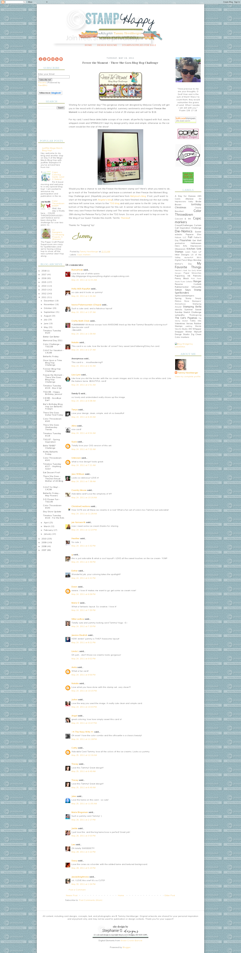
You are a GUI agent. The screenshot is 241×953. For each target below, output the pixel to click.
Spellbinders (182, 292)
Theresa (125, 218)
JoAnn (75, 699)
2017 (44, 274)
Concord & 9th (183, 219)
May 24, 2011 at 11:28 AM (84, 513)
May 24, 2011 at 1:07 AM (84, 312)
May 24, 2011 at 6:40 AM (84, 417)
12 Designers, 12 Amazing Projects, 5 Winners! (58, 234)
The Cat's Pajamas (186, 317)
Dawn (74, 586)
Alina (74, 425)
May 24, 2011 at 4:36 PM (84, 562)
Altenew (189, 199)
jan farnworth (78, 522)
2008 (44, 546)
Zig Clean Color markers (188, 335)
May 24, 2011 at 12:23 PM (84, 530)
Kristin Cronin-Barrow (131, 940)
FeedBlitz (42, 85)
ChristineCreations (81, 506)
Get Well (196, 240)
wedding (188, 326)
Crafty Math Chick (81, 321)
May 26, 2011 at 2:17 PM (84, 819)
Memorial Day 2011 (52, 340)
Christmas (180, 207)
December (49, 300)
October (48, 308)
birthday (196, 204)
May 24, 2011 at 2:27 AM (84, 350)
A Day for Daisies (185, 196)
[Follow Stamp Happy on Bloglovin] (50, 94)
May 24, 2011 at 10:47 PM (84, 723)
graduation (180, 243)
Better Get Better (51, 336)
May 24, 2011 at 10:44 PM (84, 707)
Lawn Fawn (191, 252)
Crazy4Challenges (184, 225)
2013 (44, 289)
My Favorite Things (188, 265)
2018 (44, 270)
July (46, 319)
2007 (44, 550)
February (49, 530)
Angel (74, 715)
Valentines (180, 323)
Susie (74, 441)
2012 (44, 293)
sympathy (180, 315)
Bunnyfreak (77, 270)
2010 (44, 538)
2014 (44, 286)
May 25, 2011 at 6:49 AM (84, 771)
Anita (74, 667)
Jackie (75, 828)
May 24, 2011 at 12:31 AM (84, 280)
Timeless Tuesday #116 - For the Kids (53, 516)
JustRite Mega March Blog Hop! (52, 149)
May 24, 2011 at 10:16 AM (84, 497)
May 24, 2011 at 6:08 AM (84, 401)
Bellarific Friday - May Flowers (51, 494)
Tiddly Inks (195, 321)
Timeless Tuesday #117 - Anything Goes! (52, 466)
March (47, 526)
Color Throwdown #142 (52, 420)
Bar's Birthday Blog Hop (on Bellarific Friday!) (52, 406)
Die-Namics (183, 231)
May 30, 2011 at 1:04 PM (84, 884)
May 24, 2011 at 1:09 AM (84, 334)
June (46, 323)
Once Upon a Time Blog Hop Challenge (52, 362)
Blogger (127, 947)
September (50, 312)
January (48, 534)
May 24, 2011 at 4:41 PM (84, 578)
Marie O (75, 603)
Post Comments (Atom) (90, 900)
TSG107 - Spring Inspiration (51, 440)
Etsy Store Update (52, 511)
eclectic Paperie (184, 234)
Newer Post (72, 895)
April (46, 522)
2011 (44, 297)
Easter (198, 231)
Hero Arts (181, 246)
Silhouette (196, 287)
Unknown (76, 458)
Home (88, 45)
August (48, 316)
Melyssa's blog (138, 196)
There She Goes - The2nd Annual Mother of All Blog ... (53, 479)
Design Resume (107, 45)
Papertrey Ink (182, 275)
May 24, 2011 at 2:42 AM (84, 366)
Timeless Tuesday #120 (52, 331)
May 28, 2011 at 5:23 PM (84, 868)
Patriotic (197, 275)
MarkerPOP (188, 257)
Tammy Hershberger (188, 372)
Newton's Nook (181, 270)
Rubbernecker (182, 287)
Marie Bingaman (80, 812)
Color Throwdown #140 (52, 506)
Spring (178, 298)
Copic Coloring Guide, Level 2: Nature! (58, 175)
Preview (42, 82)
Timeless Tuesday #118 (52, 434)
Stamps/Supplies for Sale (139, 45)
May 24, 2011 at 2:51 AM (84, 385)
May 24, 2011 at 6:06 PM (84, 594)
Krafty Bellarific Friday (50, 452)
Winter (188, 331)
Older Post (169, 895)
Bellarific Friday (51, 356)
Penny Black (182, 278)
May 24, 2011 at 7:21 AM (84, 465)
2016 (44, 278)
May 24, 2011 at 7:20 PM (84, 626)
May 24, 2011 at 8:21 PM (84, 642)
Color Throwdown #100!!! (58, 203)
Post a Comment (77, 889)
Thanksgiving (195, 315)
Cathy (75, 748)
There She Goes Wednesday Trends (51, 427)
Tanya (75, 409)
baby (191, 201)
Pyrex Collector (186, 282)
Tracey (75, 764)
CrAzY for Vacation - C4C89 (53, 351)
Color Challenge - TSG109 (52, 345)
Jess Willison (78, 474)
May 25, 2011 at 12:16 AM (84, 755)
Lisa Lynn (76, 374)
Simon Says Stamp (188, 289)
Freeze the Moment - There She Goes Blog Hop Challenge (53, 378)
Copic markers (84, 254)
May (46, 327)
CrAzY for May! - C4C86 (51, 488)
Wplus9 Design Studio (188, 333)
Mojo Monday (194, 260)
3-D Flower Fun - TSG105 (51, 500)
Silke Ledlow (78, 619)
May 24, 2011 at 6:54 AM (84, 433)
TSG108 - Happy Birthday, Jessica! (52, 393)
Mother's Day (183, 264)
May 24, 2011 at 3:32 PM (84, 546)
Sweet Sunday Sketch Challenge (188, 311)
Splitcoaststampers (184, 295)
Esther (75, 570)
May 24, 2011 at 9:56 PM (84, 674)
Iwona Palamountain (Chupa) (86, 304)
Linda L (75, 651)
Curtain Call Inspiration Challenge (188, 226)
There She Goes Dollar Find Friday (53, 413)
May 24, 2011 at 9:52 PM (84, 658)
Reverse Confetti (188, 284)
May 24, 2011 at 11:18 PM (84, 739)
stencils (178, 309)
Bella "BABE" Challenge (49, 446)
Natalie (75, 342)
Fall (190, 237)
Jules (74, 796)
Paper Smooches (192, 273)
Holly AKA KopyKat (81, 288)
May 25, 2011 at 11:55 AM (84, 803)
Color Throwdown (188, 212)
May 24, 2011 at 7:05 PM (84, 610)
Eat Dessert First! (51, 472)
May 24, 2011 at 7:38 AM (84, 481)
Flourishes (185, 240)
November (49, 304)
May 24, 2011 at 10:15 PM (84, 690)
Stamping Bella (192, 306)
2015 (44, 282)
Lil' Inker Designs (188, 253)
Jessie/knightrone (80, 877)
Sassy (75, 860)
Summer (189, 309)
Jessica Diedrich (79, 635)
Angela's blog (105, 199)
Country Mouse (79, 490)
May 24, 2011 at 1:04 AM (84, 296)
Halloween (196, 243)
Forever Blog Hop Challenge (52, 370)
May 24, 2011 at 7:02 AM (84, 449)
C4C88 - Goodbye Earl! (52, 399)
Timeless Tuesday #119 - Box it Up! (52, 386)
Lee (74, 844)
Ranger (197, 281)
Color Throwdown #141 (52, 459)
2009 (44, 542)
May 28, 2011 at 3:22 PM (84, 852)
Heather (76, 538)
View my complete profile (188, 376)
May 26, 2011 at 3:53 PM (84, 835)
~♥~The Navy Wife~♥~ (83, 732)
